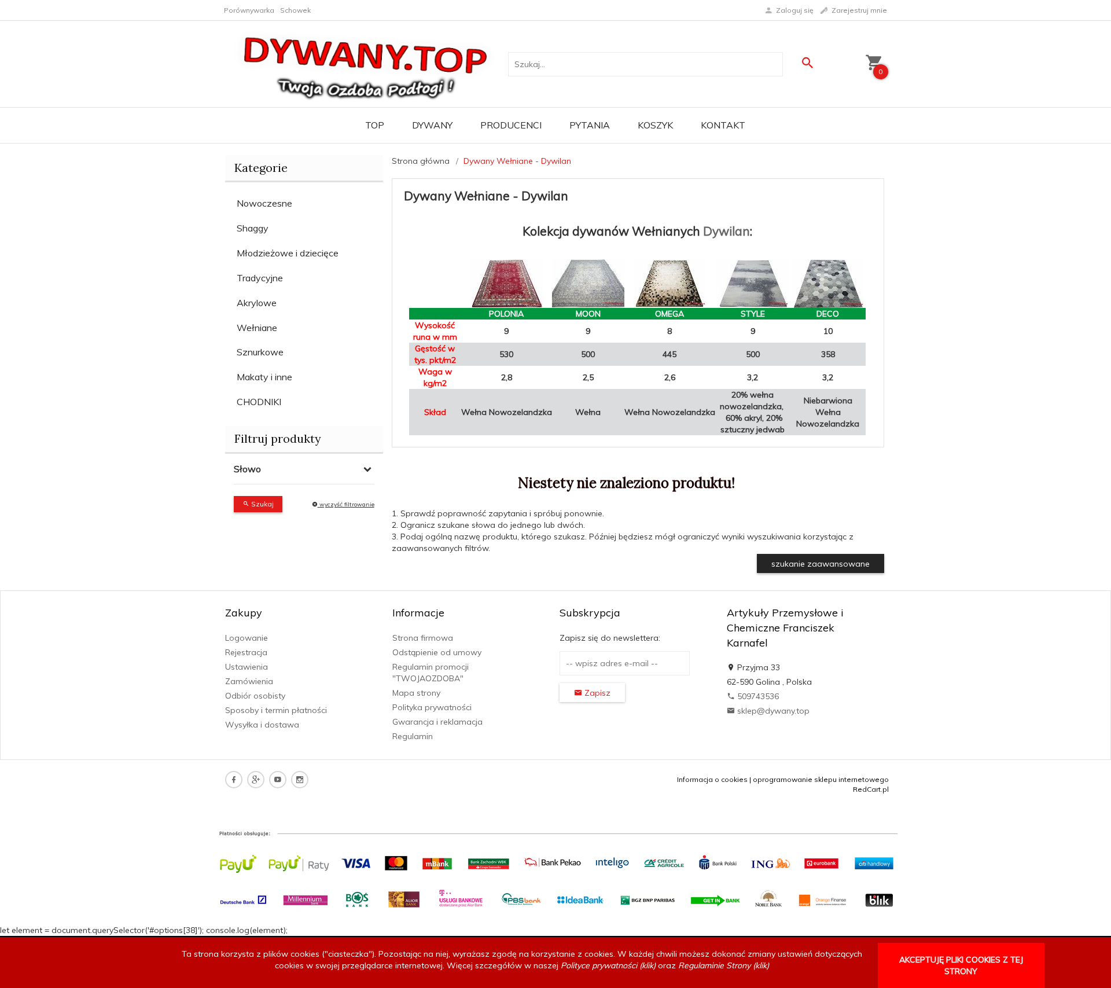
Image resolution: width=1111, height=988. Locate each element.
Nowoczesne (264, 203)
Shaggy (252, 228)
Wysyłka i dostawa (262, 724)
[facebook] (233, 779)
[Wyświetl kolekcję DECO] (828, 283)
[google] (255, 779)
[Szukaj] (807, 63)
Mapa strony (416, 693)
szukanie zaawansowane (820, 564)
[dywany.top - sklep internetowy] (365, 63)
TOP (374, 125)
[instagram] (299, 779)
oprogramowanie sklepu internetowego (821, 779)
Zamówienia (249, 681)
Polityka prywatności (432, 707)
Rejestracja (246, 652)
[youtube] (277, 779)
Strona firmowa (422, 638)
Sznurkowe (260, 352)
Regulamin (412, 736)
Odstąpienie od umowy (436, 652)
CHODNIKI (259, 401)
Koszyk (655, 125)
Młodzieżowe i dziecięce (288, 253)
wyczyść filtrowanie (346, 504)
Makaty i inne (264, 377)
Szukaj (261, 503)
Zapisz (596, 693)
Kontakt (723, 125)
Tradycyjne (260, 278)
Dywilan (726, 230)
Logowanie (246, 638)
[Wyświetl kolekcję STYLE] (752, 283)
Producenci (511, 125)
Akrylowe (257, 302)
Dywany (432, 125)
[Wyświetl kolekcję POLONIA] (506, 283)
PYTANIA (589, 125)
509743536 (757, 696)
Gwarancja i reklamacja (437, 722)
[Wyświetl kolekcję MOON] (588, 283)
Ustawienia (246, 667)
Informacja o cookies (712, 779)
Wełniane (257, 327)
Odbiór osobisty (255, 696)
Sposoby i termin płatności (276, 710)
